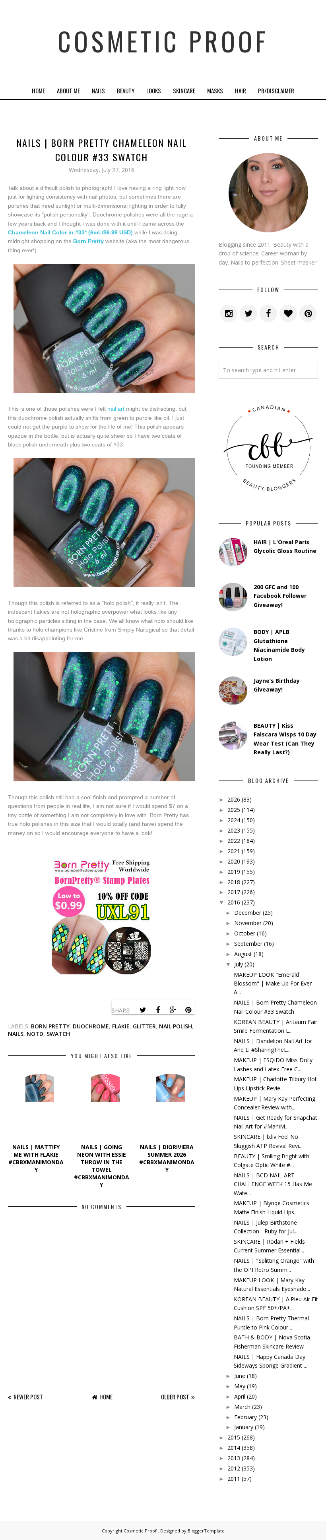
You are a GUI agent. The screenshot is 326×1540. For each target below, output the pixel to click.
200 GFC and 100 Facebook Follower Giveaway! (280, 596)
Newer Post (28, 1396)
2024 (233, 820)
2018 (233, 882)
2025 (233, 809)
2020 (233, 861)
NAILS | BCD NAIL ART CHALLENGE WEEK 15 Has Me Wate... (273, 1184)
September (248, 943)
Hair (240, 90)
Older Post (175, 1396)
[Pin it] (188, 1010)
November (248, 923)
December (247, 912)
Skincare (184, 90)
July (238, 964)
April (239, 1396)
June (239, 1376)
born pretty (50, 1026)
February (245, 1417)
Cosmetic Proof (163, 40)
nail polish (175, 1026)
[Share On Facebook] (157, 1010)
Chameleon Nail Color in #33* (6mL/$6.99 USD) (70, 232)
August (243, 954)
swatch (58, 1034)
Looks (153, 90)
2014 (233, 1447)
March (242, 1407)
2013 (233, 1458)
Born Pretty (88, 241)
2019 (233, 871)
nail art (115, 409)
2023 (233, 830)
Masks (215, 90)
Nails (98, 90)
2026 (233, 799)
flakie (121, 1026)
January (243, 1427)
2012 (233, 1468)
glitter (144, 1026)
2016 (233, 902)
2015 (233, 1437)
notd (35, 1034)
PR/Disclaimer (276, 90)
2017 (233, 892)
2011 (233, 1478)
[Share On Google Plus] (173, 1010)
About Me (68, 90)
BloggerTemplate (206, 1531)
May (239, 1386)
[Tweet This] (142, 1010)
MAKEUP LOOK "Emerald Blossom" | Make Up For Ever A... (273, 983)
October (244, 933)
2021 (233, 851)
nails (15, 1034)
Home (38, 90)
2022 (233, 840)
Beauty (125, 90)
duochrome (91, 1026)
